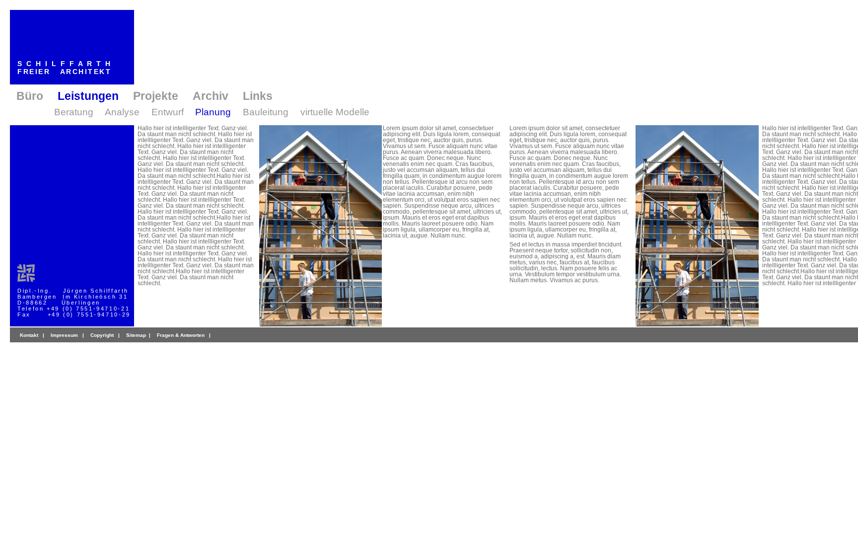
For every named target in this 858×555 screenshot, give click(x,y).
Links (258, 95)
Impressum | (67, 335)
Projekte (155, 95)
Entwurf (167, 112)
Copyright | (105, 335)
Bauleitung (265, 112)
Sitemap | (139, 335)
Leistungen (88, 95)
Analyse (122, 112)
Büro (29, 95)
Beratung (73, 112)
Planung (213, 112)
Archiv (210, 95)
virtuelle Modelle (334, 112)
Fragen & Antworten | (184, 335)
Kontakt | (32, 335)
